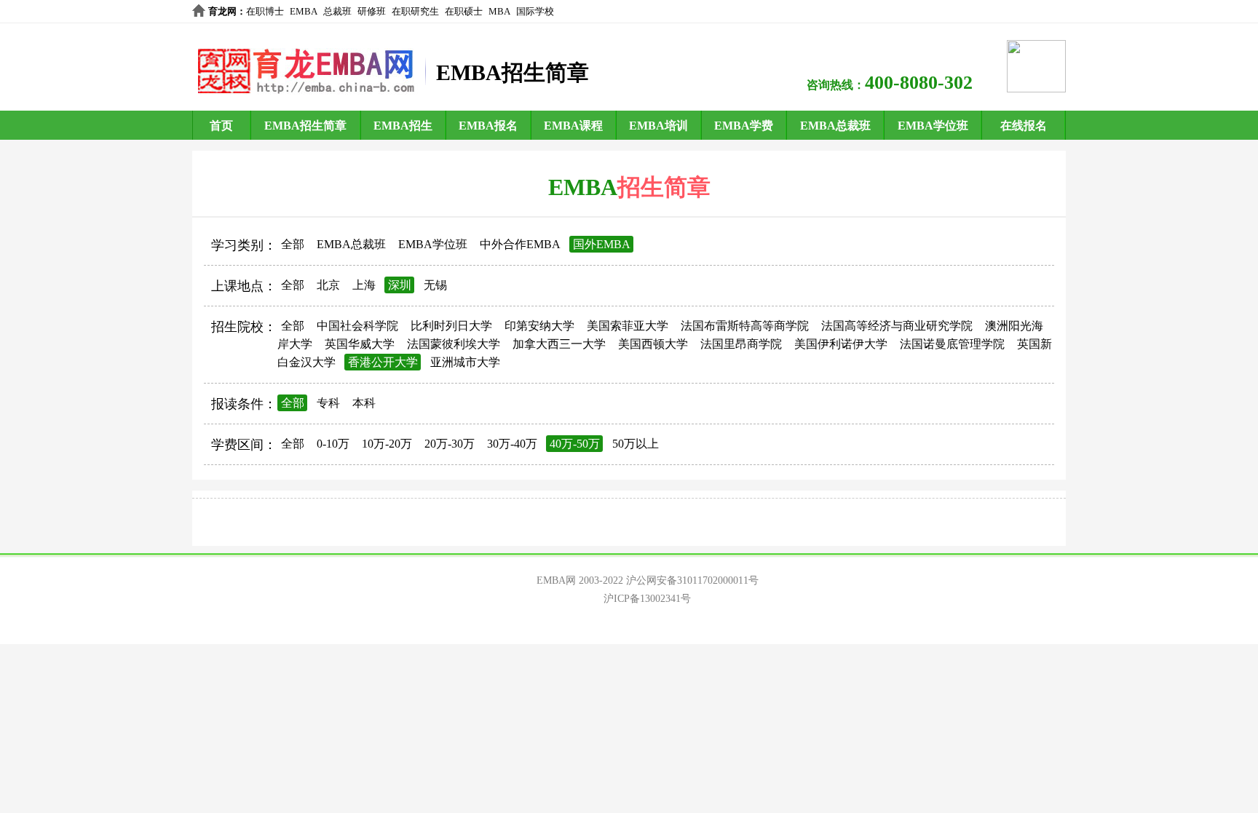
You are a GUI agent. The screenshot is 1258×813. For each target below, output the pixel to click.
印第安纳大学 (539, 326)
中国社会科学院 (357, 326)
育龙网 (222, 11)
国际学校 (535, 11)
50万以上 (635, 443)
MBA (499, 11)
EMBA (303, 11)
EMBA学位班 (933, 125)
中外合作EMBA (520, 244)
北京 (328, 285)
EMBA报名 (488, 125)
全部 (292, 244)
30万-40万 (512, 443)
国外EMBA (601, 244)
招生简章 (664, 187)
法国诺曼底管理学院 (952, 344)
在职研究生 (415, 11)
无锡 (435, 285)
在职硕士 (464, 11)
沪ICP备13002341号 (647, 598)
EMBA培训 (658, 125)
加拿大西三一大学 (559, 344)
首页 (221, 125)
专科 (328, 403)
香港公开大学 (383, 362)
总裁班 (337, 11)
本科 (364, 403)
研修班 (371, 11)
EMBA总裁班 (835, 125)
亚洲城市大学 (465, 362)
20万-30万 (449, 443)
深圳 (399, 285)
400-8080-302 (919, 82)
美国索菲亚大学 (627, 326)
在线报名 (1023, 125)
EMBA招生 (402, 125)
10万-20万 (387, 443)
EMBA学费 (743, 125)
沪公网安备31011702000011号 (692, 580)
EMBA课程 (573, 125)
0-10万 (333, 443)
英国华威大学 (360, 344)
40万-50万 (575, 443)
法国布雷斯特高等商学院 (745, 326)
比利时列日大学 (451, 326)
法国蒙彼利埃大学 (453, 344)
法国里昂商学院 (741, 344)
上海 (364, 285)
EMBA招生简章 (305, 125)
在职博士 (265, 11)
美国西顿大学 (653, 344)
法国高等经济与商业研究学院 (897, 326)
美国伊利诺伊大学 (840, 344)
